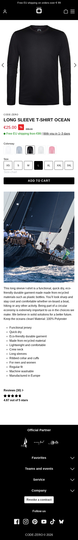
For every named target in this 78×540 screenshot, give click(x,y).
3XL (69, 165)
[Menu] (72, 11)
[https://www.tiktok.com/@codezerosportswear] (52, 521)
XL (48, 165)
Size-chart (10, 172)
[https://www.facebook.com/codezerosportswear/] (16, 521)
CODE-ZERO (11, 114)
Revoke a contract (39, 499)
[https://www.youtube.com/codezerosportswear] (43, 521)
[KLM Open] (53, 442)
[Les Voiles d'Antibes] (24, 442)
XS (8, 165)
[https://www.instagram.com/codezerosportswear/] (25, 521)
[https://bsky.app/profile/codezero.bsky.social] (61, 521)
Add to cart (39, 180)
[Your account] (5, 11)
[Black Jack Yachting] (39, 442)
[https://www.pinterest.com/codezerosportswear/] (34, 521)
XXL (59, 165)
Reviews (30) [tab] (12, 390)
